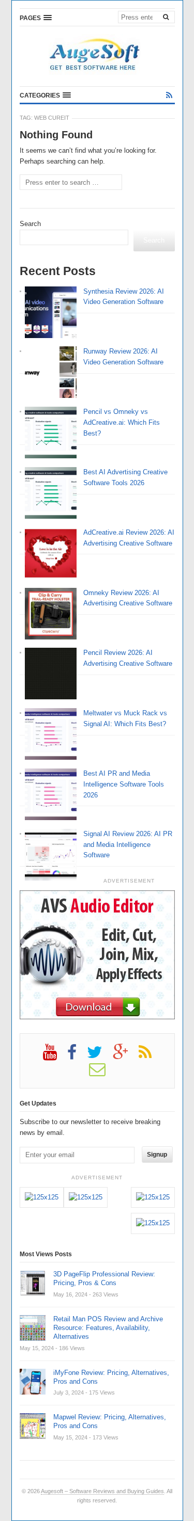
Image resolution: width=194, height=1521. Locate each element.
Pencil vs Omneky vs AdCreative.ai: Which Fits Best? (121, 422)
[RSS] (169, 95)
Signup (157, 1154)
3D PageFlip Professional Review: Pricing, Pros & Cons (104, 1278)
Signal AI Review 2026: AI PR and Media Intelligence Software (127, 844)
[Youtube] (55, 1056)
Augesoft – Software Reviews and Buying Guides (102, 1491)
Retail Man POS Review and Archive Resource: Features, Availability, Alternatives (108, 1327)
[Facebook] (77, 1056)
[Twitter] (100, 1056)
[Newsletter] (102, 1073)
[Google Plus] (126, 1056)
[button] (36, 17)
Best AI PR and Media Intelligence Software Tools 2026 (123, 784)
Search (30, 224)
